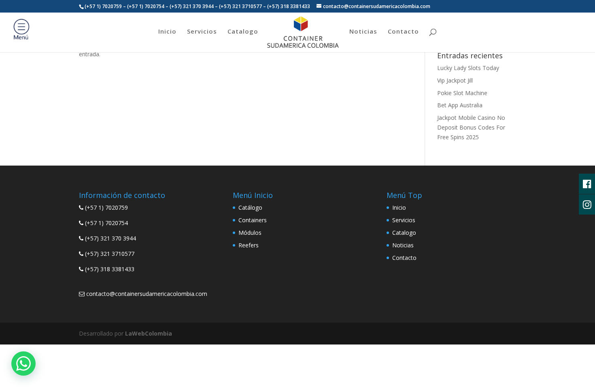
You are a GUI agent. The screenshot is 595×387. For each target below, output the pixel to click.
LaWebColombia (148, 333)
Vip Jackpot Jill (455, 80)
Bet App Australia (459, 105)
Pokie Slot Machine (462, 93)
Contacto (403, 31)
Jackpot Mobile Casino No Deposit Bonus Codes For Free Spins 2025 (471, 127)
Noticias (363, 31)
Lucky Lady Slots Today (468, 68)
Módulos (249, 232)
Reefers (248, 245)
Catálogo (250, 207)
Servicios (202, 31)
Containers (252, 220)
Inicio (167, 31)
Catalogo (242, 31)
